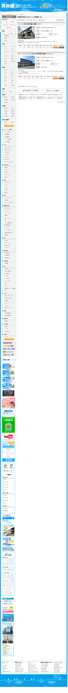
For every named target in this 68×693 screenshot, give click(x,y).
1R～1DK (5, 495)
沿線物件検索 (8, 389)
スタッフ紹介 (8, 522)
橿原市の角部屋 (18, 665)
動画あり (11, 467)
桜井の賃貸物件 (56, 668)
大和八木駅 (5, 508)
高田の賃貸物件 (56, 671)
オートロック (5, 583)
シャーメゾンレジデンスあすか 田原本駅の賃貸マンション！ (36, 53)
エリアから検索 (8, 346)
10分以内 (8, 569)
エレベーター (11, 583)
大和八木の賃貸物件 (44, 663)
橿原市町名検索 (8, 382)
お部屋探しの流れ (8, 601)
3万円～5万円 (5, 482)
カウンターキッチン (8, 589)
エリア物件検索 (8, 376)
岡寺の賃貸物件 (56, 665)
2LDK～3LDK (5, 500)
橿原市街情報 (8, 545)
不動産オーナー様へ (8, 603)
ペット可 (5, 579)
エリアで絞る (5, 21)
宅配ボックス (5, 585)
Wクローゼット (8, 591)
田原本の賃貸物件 (57, 670)
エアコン (4, 577)
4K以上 (4, 502)
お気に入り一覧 (8, 355)
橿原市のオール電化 (31, 667)
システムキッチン (8, 587)
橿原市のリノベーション (32, 664)
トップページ (53, 9)
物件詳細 (61, 47)
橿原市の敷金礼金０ (31, 665)
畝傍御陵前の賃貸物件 (58, 667)
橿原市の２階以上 (18, 663)
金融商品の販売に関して (6, 671)
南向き (12, 577)
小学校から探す (5, 24)
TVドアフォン (11, 585)
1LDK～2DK (5, 497)
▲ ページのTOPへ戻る (61, 102)
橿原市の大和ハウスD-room (33, 668)
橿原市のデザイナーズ (32, 662)
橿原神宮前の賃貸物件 (45, 671)
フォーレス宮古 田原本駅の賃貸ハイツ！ (30, 24)
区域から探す (9, 27)
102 (20, 47)
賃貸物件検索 (60, 9)
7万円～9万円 (5, 487)
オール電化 (11, 581)
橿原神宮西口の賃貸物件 (58, 662)
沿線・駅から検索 (9, 349)
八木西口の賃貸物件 (44, 665)
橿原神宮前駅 (5, 510)
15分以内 (12, 569)
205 (20, 78)
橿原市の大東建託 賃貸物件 (33, 671)
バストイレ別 (11, 579)
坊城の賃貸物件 (56, 664)
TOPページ (3, 14)
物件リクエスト (8, 352)
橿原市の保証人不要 (18, 671)
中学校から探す (12, 24)
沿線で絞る (13, 21)
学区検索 (5, 467)
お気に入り (55, 47)
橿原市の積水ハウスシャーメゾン (34, 670)
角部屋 (8, 577)
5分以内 (4, 569)
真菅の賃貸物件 (43, 668)
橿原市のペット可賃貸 (19, 668)
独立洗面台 (5, 581)
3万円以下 (5, 479)
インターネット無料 (8, 593)
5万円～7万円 (5, 484)
